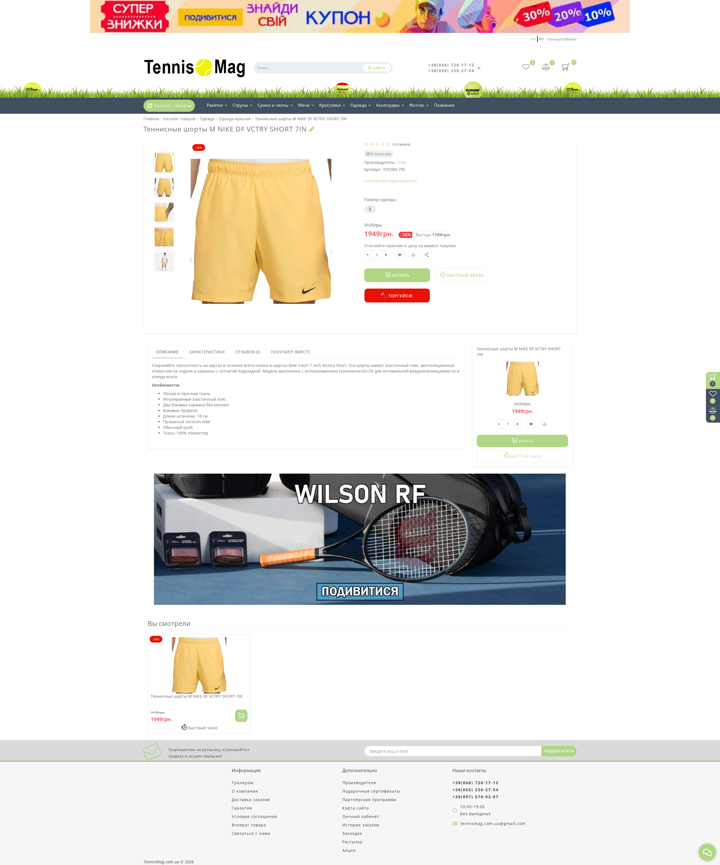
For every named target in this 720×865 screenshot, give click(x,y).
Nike (402, 162)
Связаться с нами (251, 833)
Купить (400, 275)
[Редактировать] (312, 128)
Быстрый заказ (465, 275)
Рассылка (352, 841)
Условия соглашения (254, 816)
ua (533, 38)
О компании (245, 791)
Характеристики (207, 352)
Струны (240, 105)
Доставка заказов (251, 799)
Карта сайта (355, 808)
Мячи (304, 105)
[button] (164, 147)
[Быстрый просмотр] (244, 661)
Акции (349, 850)
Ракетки (215, 105)
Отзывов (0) (247, 352)
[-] (367, 255)
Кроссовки (330, 105)
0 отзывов (400, 144)
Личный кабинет (562, 39)
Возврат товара (249, 825)
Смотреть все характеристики (390, 180)
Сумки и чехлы (273, 105)
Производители (359, 782)
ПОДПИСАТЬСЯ (559, 751)
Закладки (352, 833)
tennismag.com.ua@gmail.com (493, 823)
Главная (151, 118)
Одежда (358, 105)
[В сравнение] (244, 651)
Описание (167, 352)
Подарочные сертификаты (371, 791)
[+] (386, 255)
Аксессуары (388, 105)
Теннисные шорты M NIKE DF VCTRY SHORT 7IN (196, 696)
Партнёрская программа (369, 799)
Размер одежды (380, 199)
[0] (546, 67)
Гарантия (242, 808)
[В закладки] (244, 641)
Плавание (444, 105)
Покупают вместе (290, 352)
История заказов (360, 825)
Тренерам (242, 782)
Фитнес (416, 105)
